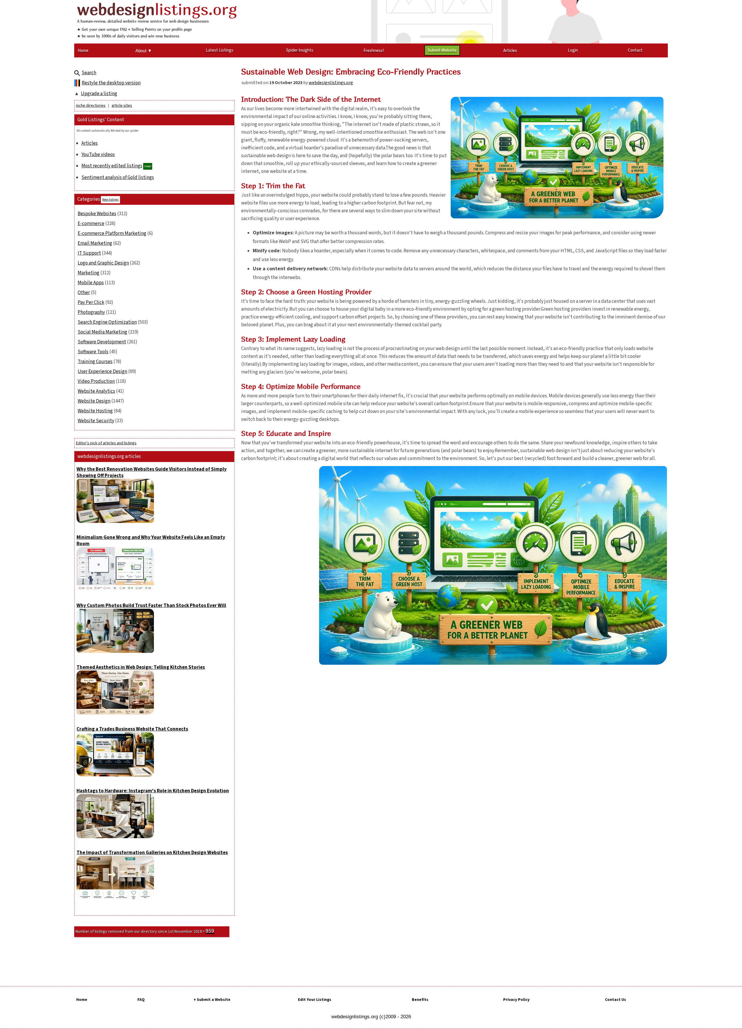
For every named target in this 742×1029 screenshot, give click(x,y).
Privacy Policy (516, 1000)
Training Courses (95, 361)
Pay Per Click (91, 302)
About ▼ (143, 50)
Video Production (96, 381)
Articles (89, 143)
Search (89, 72)
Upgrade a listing (99, 93)
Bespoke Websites (97, 213)
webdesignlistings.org (331, 82)
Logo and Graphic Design (103, 263)
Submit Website (442, 50)
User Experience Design (102, 371)
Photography (91, 312)
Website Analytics (96, 391)
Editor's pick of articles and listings (106, 443)
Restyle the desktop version (111, 82)
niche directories (91, 105)
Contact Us (615, 1000)
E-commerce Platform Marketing (112, 233)
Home (81, 1000)
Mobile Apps (91, 282)
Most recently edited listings (111, 165)
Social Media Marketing (102, 332)
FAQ (141, 1000)
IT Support (89, 253)
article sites (122, 105)
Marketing (88, 272)
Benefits (420, 1000)
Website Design (94, 401)
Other (84, 292)
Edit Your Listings (314, 1000)
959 (209, 931)
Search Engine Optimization (107, 322)
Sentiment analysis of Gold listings (117, 177)
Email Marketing (95, 243)
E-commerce (91, 223)
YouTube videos (98, 154)
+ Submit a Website (212, 1000)
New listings (110, 200)
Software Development (102, 341)
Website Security (96, 420)
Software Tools (93, 351)
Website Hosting (95, 410)
